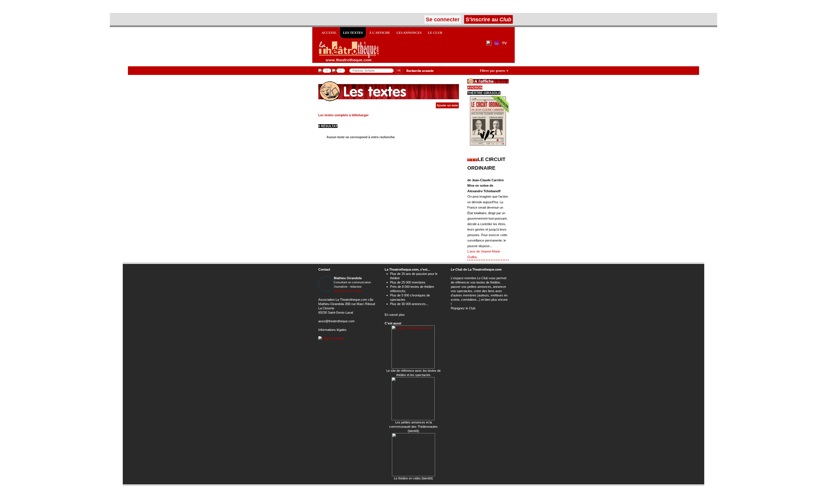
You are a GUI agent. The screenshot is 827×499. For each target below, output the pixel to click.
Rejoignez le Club (463, 308)
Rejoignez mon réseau (348, 291)
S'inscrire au (487, 19)
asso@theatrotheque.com (336, 321)
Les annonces (408, 32)
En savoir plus (395, 314)
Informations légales (332, 330)
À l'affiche (379, 32)
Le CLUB (435, 32)
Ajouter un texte (447, 105)
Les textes (353, 32)
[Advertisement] (50, 6)
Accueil (329, 32)
